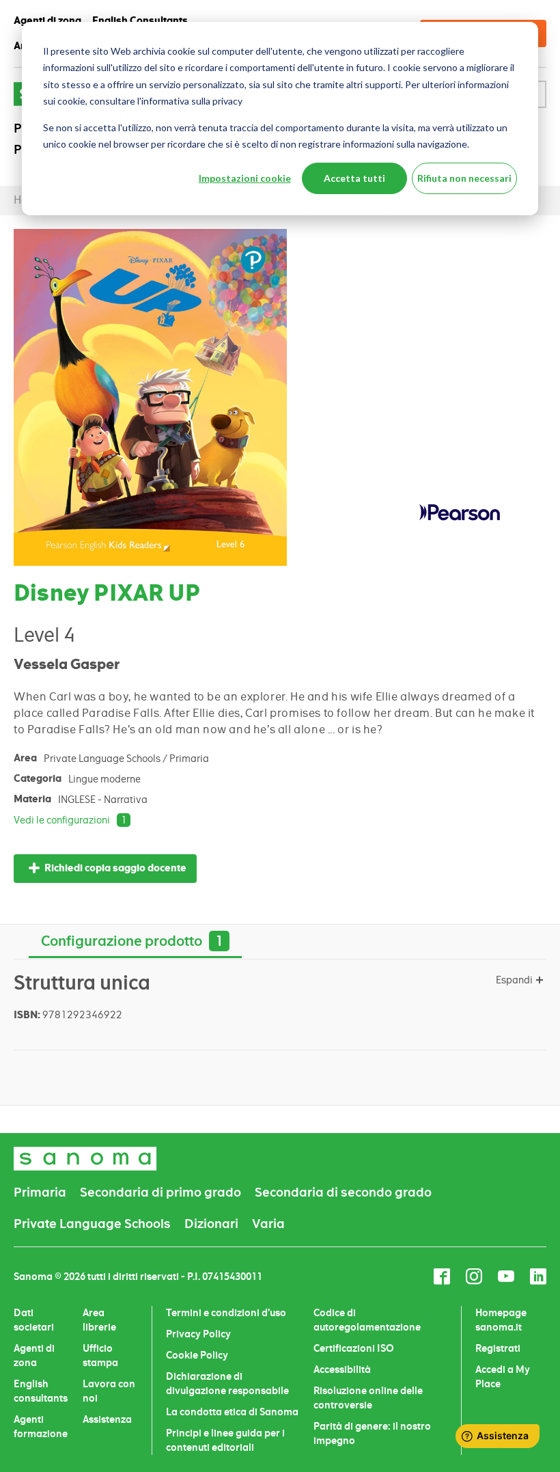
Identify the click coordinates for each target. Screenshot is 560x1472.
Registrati (497, 1348)
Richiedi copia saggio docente (115, 868)
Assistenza (107, 1419)
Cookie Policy (197, 1355)
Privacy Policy (198, 1334)
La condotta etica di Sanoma (232, 1412)
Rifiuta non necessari (464, 178)
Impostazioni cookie (245, 178)
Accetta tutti (354, 178)
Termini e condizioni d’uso (226, 1313)
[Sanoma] (85, 1159)
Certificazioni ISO (353, 1348)
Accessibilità (342, 1369)
